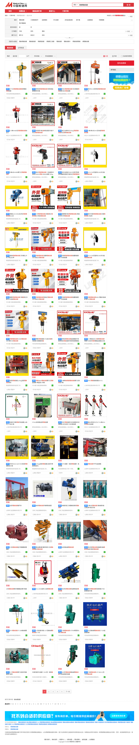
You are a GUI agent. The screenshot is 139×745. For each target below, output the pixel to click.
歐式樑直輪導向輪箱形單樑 (94, 548)
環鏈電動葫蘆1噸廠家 (124, 722)
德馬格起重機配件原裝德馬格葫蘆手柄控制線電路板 (68, 340)
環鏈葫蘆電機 (76, 41)
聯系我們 (54, 739)
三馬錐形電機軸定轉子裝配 (16, 589)
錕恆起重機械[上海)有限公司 (40, 94)
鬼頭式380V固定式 (42, 298)
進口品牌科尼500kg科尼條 (68, 132)
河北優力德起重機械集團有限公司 (40, 219)
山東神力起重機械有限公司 (92, 469)
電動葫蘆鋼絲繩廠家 (68, 722)
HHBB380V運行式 (16, 340)
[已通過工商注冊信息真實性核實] (26, 94)
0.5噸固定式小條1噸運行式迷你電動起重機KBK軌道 (94, 341)
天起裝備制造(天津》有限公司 (66, 469)
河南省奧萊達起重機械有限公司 (14, 94)
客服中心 (62, 739)
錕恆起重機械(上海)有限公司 (40, 177)
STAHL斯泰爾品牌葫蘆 (40, 422)
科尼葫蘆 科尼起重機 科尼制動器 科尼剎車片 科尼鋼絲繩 (69, 423)
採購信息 (22, 11)
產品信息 (10, 48)
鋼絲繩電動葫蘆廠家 (56, 722)
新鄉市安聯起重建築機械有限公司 (40, 635)
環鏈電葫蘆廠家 (43, 724)
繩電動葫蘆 (86, 41)
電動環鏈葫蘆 (23, 41)
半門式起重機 (94, 464)
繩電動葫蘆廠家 (52, 724)
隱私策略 (77, 739)
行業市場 (65, 11)
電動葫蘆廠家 (22, 722)
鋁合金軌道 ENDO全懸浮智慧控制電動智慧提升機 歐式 (68, 174)
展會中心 (52, 11)
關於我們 (47, 739)
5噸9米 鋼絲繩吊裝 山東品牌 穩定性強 (94, 506)
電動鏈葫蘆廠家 (90, 722)
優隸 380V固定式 (42, 257)
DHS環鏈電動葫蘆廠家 (43, 722)
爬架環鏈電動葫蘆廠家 (110, 722)
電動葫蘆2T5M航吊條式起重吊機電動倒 (42, 340)
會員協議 (84, 739)
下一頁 (68, 692)
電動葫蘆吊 (67, 41)
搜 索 (129, 5)
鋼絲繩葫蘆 (17, 699)
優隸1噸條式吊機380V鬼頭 (17, 298)
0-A (13, 704)
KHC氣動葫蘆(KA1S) (95, 381)
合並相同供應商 (127, 56)
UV (55, 704)
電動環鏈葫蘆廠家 (80, 722)
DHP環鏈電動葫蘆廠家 (18, 724)
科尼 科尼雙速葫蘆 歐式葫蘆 (68, 90)
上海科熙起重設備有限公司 (92, 94)
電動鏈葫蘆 (32, 41)
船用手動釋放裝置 (44, 506)
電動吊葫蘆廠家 (99, 722)
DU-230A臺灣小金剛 (44, 589)
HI (29, 704)
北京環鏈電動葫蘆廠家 (31, 724)
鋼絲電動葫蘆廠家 (31, 722)
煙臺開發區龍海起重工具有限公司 (92, 177)
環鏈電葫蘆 (41, 41)
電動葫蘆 (59, 41)
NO (41, 704)
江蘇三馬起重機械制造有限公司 (40, 510)
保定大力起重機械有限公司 (14, 135)
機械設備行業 (37, 11)
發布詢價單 (121, 63)
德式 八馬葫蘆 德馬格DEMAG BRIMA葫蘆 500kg (43, 173)
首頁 (10, 11)
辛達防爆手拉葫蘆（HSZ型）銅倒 (42, 672)
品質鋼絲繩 (68, 547)
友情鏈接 (92, 739)
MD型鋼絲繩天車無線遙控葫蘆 (68, 673)
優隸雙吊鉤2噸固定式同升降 (69, 215)
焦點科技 (72, 742)
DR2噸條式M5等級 (42, 215)
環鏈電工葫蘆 (50, 41)
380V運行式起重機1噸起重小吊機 (42, 381)
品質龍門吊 (16, 506)
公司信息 (21, 48)
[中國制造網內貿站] (16, 4)
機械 (8, 89)
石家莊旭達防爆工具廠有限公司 (40, 677)
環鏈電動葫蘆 (14, 727)
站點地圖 (69, 739)
